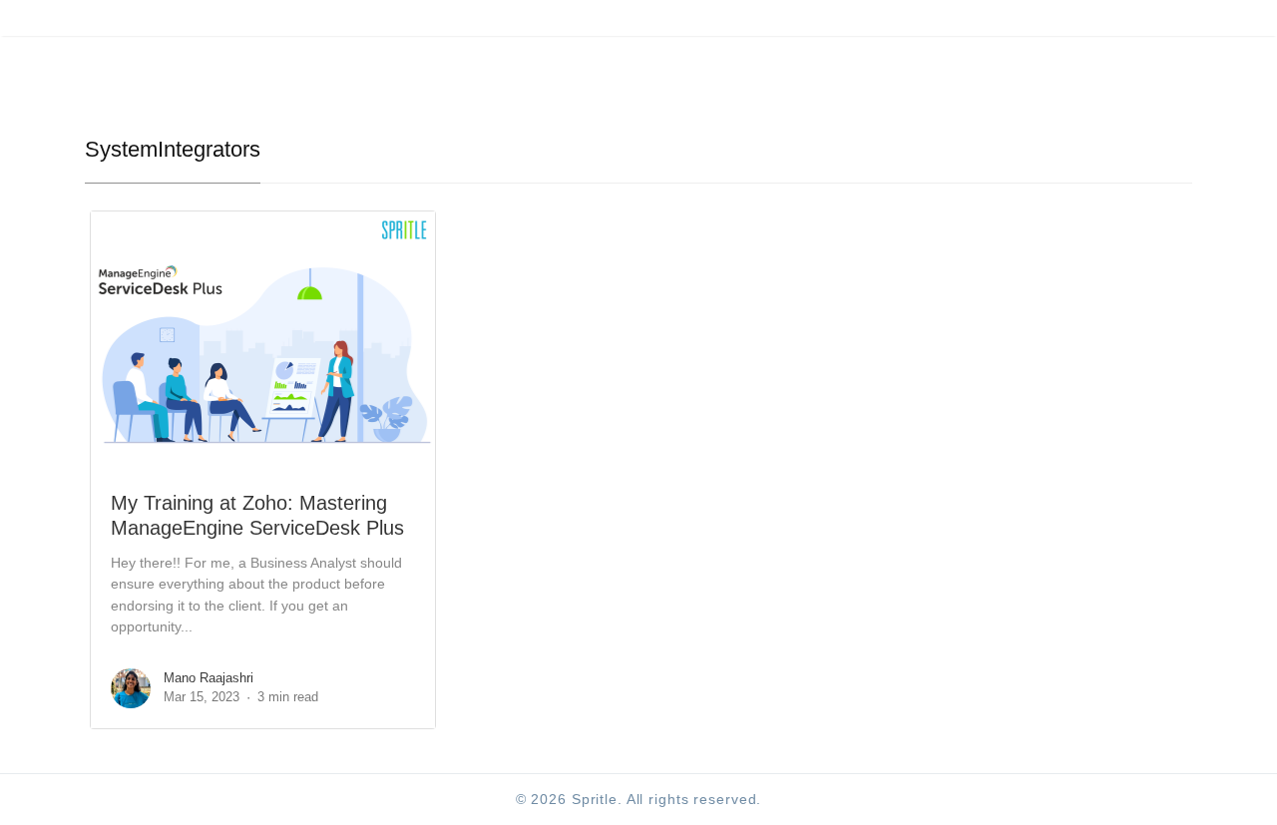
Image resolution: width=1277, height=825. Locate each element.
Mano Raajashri (208, 677)
